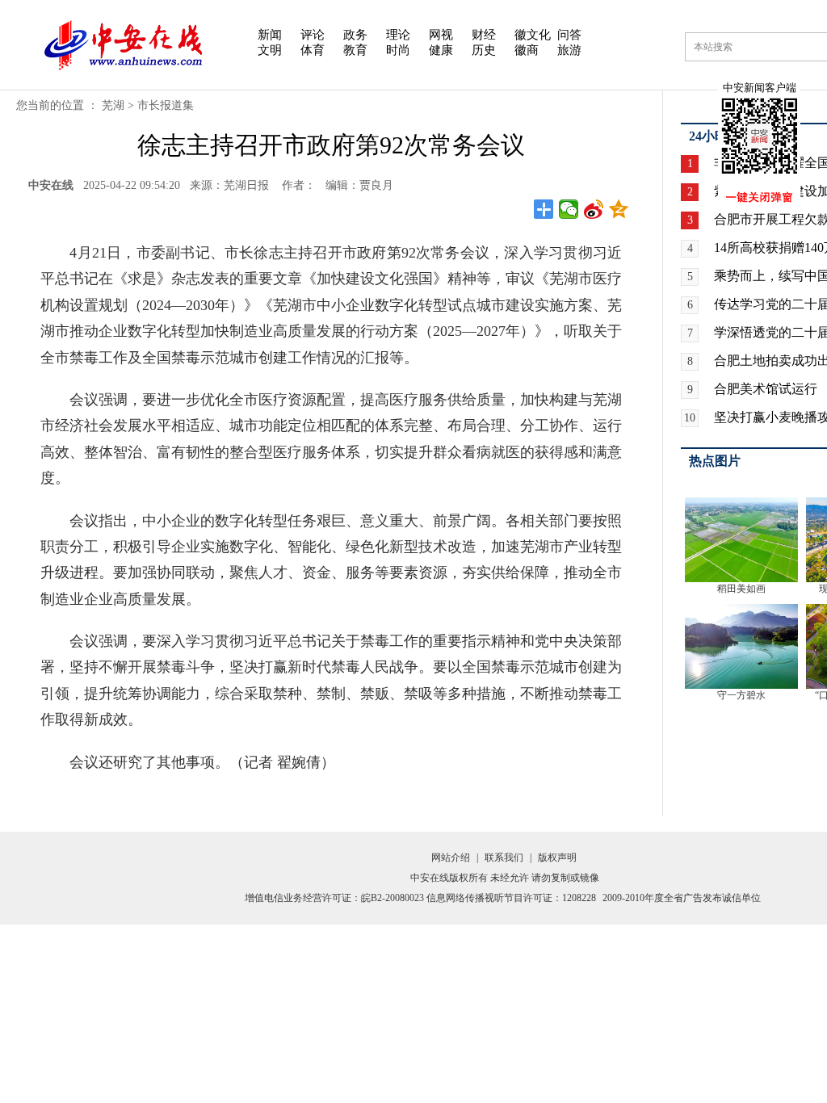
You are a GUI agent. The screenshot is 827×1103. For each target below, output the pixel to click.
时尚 (398, 50)
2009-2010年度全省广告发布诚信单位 (681, 898)
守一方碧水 (741, 695)
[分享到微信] (569, 209)
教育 (355, 50)
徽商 (526, 50)
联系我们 (504, 857)
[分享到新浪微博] (594, 209)
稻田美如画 (741, 588)
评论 (312, 34)
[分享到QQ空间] (619, 209)
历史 (484, 50)
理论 (398, 34)
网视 (441, 34)
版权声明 (557, 857)
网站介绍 (450, 857)
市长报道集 (165, 105)
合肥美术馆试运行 (765, 389)
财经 (484, 34)
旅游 (569, 50)
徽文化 (532, 34)
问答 (569, 34)
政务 (355, 34)
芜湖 (113, 105)
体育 (312, 50)
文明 (270, 50)
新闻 (270, 34)
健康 (441, 50)
